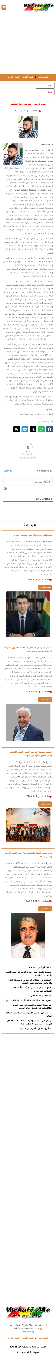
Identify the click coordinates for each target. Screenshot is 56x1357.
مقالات (35, 111)
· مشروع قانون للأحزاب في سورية (36, 1029)
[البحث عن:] (45, 85)
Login (7, 470)
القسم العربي (42, 77)
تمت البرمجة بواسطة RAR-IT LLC (28, 1347)
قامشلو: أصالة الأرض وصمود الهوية (32, 535)
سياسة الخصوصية (28, 1352)
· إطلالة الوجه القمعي (41, 996)
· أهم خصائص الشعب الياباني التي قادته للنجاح (29, 1000)
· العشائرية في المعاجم (40, 968)
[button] (3, 7)
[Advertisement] (28, 44)
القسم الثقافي (28, 77)
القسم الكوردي (14, 77)
